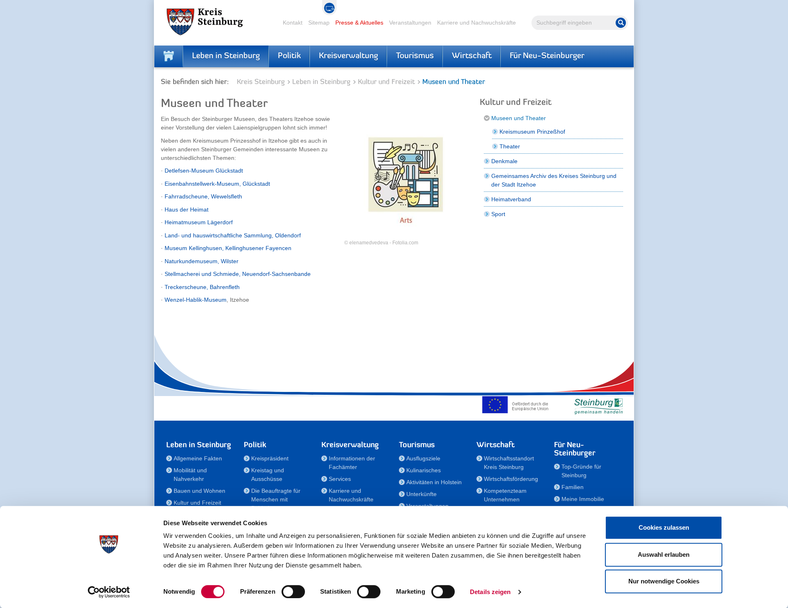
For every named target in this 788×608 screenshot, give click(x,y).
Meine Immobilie (582, 499)
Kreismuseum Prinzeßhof (532, 131)
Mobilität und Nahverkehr (190, 474)
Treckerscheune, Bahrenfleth (202, 287)
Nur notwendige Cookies (663, 581)
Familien (572, 487)
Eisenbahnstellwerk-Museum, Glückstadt (217, 183)
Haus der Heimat (186, 209)
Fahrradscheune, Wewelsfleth (203, 196)
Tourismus (415, 56)
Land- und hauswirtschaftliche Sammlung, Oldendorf (233, 235)
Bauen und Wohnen (199, 490)
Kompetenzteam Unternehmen (505, 495)
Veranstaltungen (410, 22)
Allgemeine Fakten (198, 458)
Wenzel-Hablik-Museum (196, 299)
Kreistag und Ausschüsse (267, 474)
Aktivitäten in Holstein (434, 482)
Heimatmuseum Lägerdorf (199, 222)
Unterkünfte (421, 494)
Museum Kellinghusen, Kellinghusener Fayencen (228, 248)
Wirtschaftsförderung (511, 479)
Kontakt (292, 22)
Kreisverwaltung (348, 56)
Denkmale (504, 161)
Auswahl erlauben (664, 554)
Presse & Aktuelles (359, 22)
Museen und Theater (518, 118)
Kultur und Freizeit (386, 82)
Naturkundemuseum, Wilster (201, 261)
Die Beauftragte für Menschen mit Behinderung (275, 499)
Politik (289, 56)
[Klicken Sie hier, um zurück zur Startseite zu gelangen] (168, 56)
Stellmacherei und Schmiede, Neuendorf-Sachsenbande (238, 274)
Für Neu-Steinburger (547, 56)
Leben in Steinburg (226, 56)
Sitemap (319, 22)
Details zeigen (490, 591)
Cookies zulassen (664, 527)
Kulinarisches (423, 470)
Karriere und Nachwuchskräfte (476, 22)
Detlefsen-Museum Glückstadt (204, 170)
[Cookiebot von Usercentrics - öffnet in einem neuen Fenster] (109, 592)
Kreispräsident (270, 458)
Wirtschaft (472, 56)
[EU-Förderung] (517, 404)
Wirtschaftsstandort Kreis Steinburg (509, 462)
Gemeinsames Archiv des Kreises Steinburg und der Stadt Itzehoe (553, 180)
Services (340, 479)
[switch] (293, 591)
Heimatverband (511, 199)
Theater (509, 146)
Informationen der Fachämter (352, 462)
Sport (498, 214)
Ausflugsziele (423, 458)
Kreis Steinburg (261, 82)
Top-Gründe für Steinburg (581, 470)
